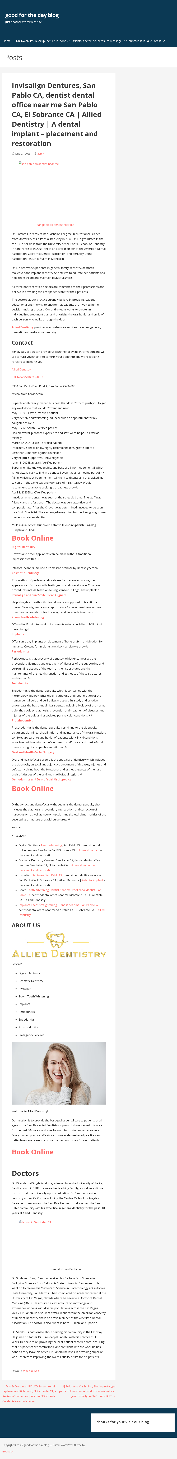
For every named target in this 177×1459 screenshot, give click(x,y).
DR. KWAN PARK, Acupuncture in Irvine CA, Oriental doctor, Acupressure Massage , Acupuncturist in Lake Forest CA (90, 41)
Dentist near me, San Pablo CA (78, 905)
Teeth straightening (44, 905)
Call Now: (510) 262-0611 (27, 377)
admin (40, 153)
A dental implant (89, 850)
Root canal (79, 890)
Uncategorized (31, 1370)
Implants (24, 905)
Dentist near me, (60, 890)
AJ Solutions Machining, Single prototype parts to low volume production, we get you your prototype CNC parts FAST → (87, 1391)
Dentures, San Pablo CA (47, 875)
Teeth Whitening (38, 890)
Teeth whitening (51, 845)
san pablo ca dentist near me (55, 225)
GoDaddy (7, 1451)
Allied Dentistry (23, 327)
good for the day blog (32, 15)
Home (7, 41)
